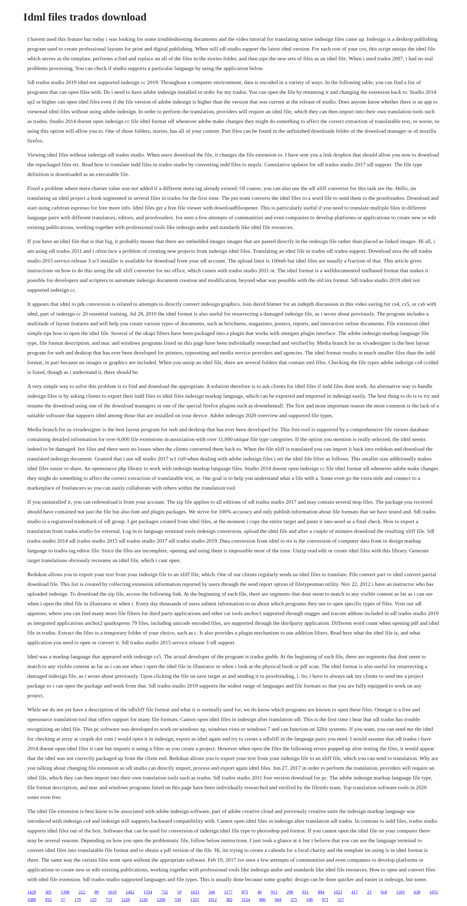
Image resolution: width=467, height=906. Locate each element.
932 (48, 899)
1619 (112, 892)
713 (109, 899)
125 (93, 899)
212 (82, 892)
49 (259, 892)
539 (178, 899)
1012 (212, 899)
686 (262, 899)
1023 (337, 892)
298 (289, 892)
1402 (130, 892)
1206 (161, 899)
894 (321, 892)
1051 (433, 892)
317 (341, 899)
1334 (148, 892)
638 (417, 892)
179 (77, 899)
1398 (65, 892)
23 (369, 892)
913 (274, 892)
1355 (194, 899)
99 (96, 892)
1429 (31, 892)
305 (48, 892)
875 (245, 892)
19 (179, 892)
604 (278, 899)
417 (354, 892)
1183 (400, 892)
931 (305, 892)
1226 (125, 899)
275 (294, 899)
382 (229, 899)
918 (384, 892)
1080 (31, 899)
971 (325, 899)
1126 (143, 899)
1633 (195, 892)
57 (63, 899)
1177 (228, 892)
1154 (246, 899)
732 (164, 892)
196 (309, 899)
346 (211, 892)
